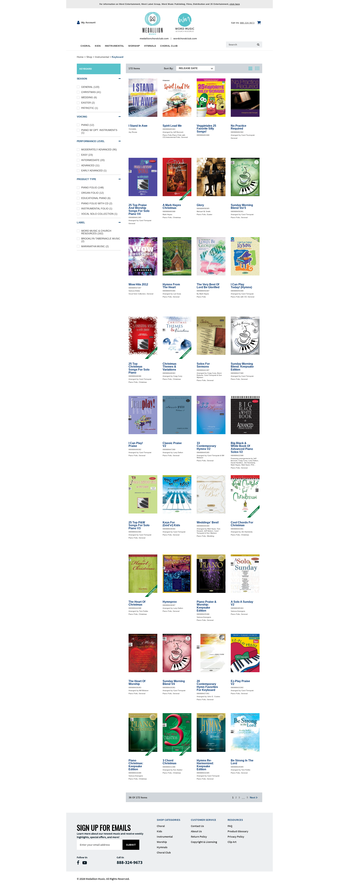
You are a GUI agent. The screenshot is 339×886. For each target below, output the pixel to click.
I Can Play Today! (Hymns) (241, 286)
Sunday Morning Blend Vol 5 (242, 207)
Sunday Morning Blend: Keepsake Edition (242, 366)
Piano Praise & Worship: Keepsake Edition (206, 606)
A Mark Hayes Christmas (172, 207)
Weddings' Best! (208, 522)
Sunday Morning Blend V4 (174, 683)
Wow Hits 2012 (138, 284)
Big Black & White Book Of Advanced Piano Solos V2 (242, 447)
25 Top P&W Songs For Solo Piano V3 (139, 525)
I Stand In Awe (138, 125)
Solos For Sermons (203, 365)
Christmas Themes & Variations (169, 366)
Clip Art (232, 842)
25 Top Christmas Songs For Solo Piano (139, 368)
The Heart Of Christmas (137, 603)
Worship (162, 842)
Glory (200, 205)
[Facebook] (79, 863)
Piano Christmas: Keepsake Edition (136, 765)
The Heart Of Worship (137, 683)
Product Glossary (238, 831)
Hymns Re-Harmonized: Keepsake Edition (205, 765)
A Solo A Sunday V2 (242, 603)
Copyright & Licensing (204, 842)
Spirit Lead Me (172, 125)
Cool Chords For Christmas (242, 524)
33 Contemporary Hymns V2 (206, 446)
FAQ (230, 826)
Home (80, 56)
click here (235, 4)
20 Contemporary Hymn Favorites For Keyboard (207, 685)
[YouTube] (85, 863)
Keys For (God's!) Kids (171, 524)
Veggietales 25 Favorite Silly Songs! (206, 128)
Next (253, 797)
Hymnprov (170, 601)
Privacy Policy (236, 836)
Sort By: (169, 68)
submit (131, 844)
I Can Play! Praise (136, 445)
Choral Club (164, 852)
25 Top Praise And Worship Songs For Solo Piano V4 (139, 209)
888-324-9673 (247, 23)
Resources (235, 820)
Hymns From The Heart (171, 286)
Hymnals (162, 847)
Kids (159, 831)
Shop (89, 56)
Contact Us (197, 826)
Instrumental (102, 56)
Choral (161, 826)
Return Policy (199, 836)
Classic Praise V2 (172, 445)
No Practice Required (238, 127)
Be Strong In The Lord (242, 762)
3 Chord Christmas (169, 762)
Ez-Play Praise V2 (240, 683)
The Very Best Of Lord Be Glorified (208, 286)
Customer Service (203, 820)
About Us (196, 831)
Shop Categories (168, 820)
